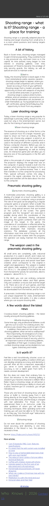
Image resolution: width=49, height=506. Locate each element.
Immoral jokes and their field (20, 480)
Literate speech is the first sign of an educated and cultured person (24, 465)
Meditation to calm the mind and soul (24, 478)
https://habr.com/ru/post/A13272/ (25, 434)
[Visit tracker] (2, 505)
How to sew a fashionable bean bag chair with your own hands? (26, 454)
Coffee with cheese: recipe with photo (24, 462)
